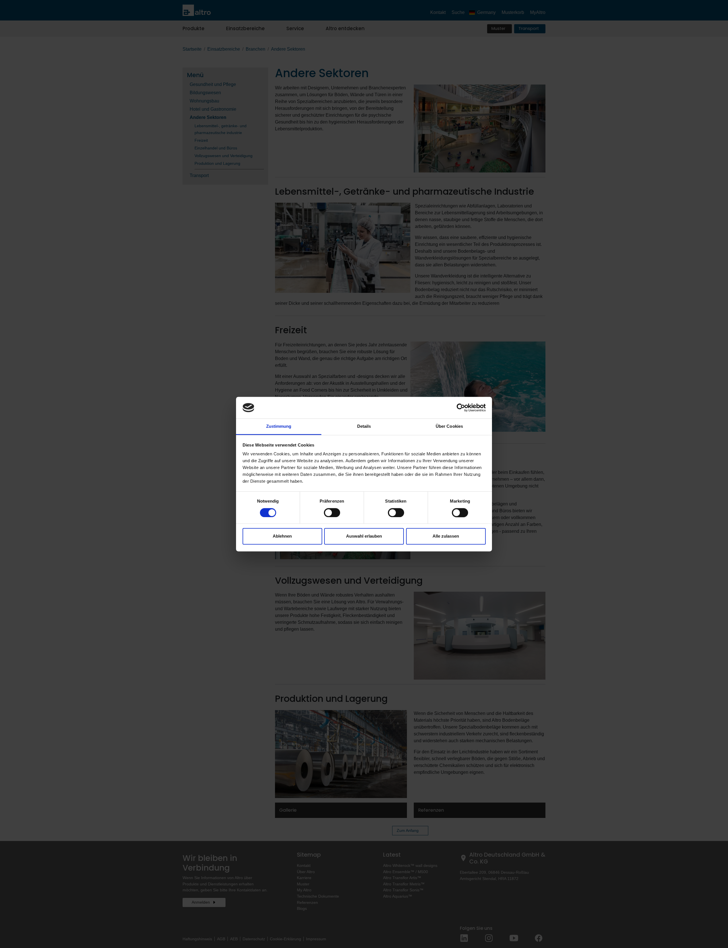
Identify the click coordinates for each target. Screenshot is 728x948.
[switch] (332, 512)
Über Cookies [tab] (449, 426)
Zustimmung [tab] (278, 426)
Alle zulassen (446, 536)
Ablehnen (282, 536)
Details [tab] (364, 426)
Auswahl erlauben (364, 536)
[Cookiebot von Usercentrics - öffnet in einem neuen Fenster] (461, 407)
